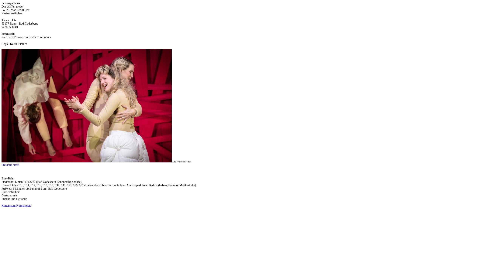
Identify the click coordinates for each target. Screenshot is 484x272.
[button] (7, 164)
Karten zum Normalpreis (16, 205)
